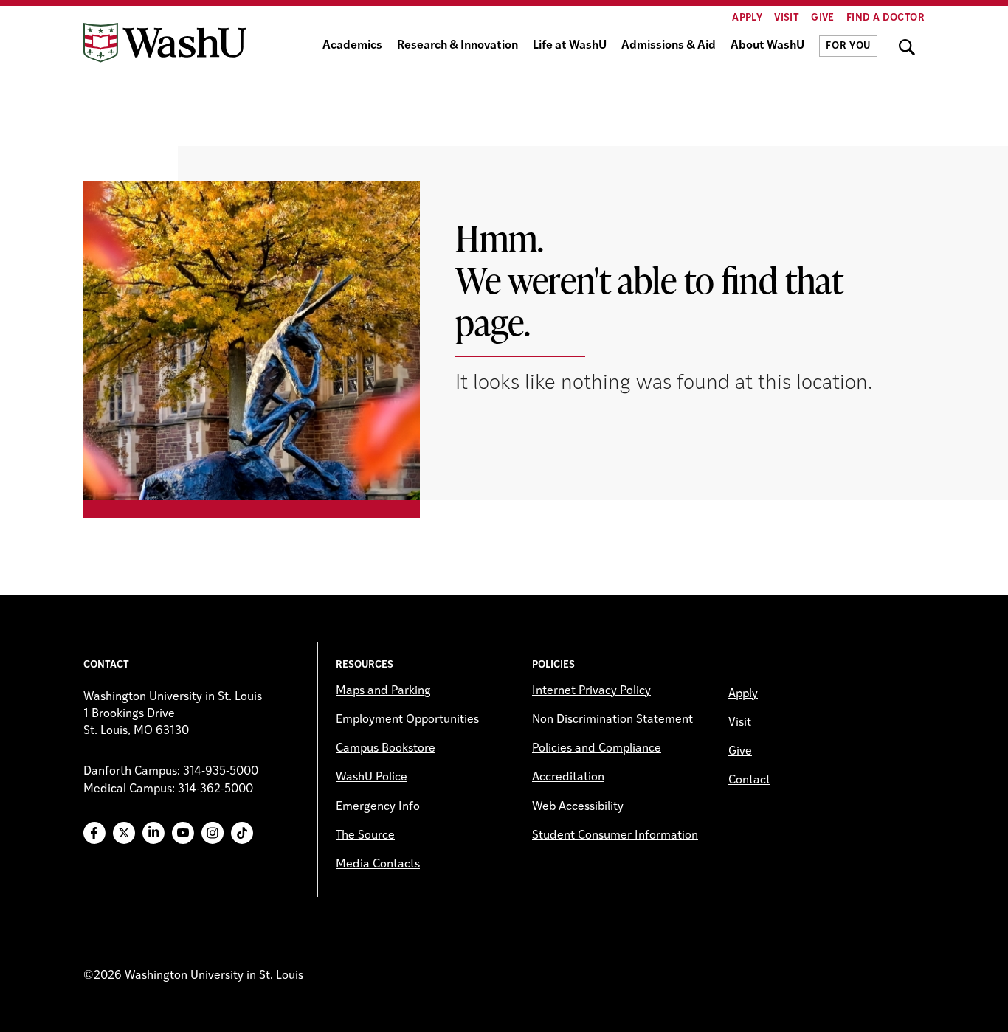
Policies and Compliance (596, 749)
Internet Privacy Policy (591, 691)
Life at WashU (570, 46)
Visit (786, 18)
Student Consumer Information (615, 836)
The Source (365, 836)
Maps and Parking (383, 691)
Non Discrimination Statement (612, 720)
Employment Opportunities (407, 720)
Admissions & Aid (668, 46)
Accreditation (568, 777)
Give (823, 18)
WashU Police (371, 777)
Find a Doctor (885, 18)
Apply (747, 18)
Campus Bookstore (385, 749)
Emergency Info (378, 807)
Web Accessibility (578, 807)
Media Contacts (378, 864)
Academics (352, 46)
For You (848, 46)
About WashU (767, 46)
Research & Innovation (457, 46)
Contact (749, 780)
